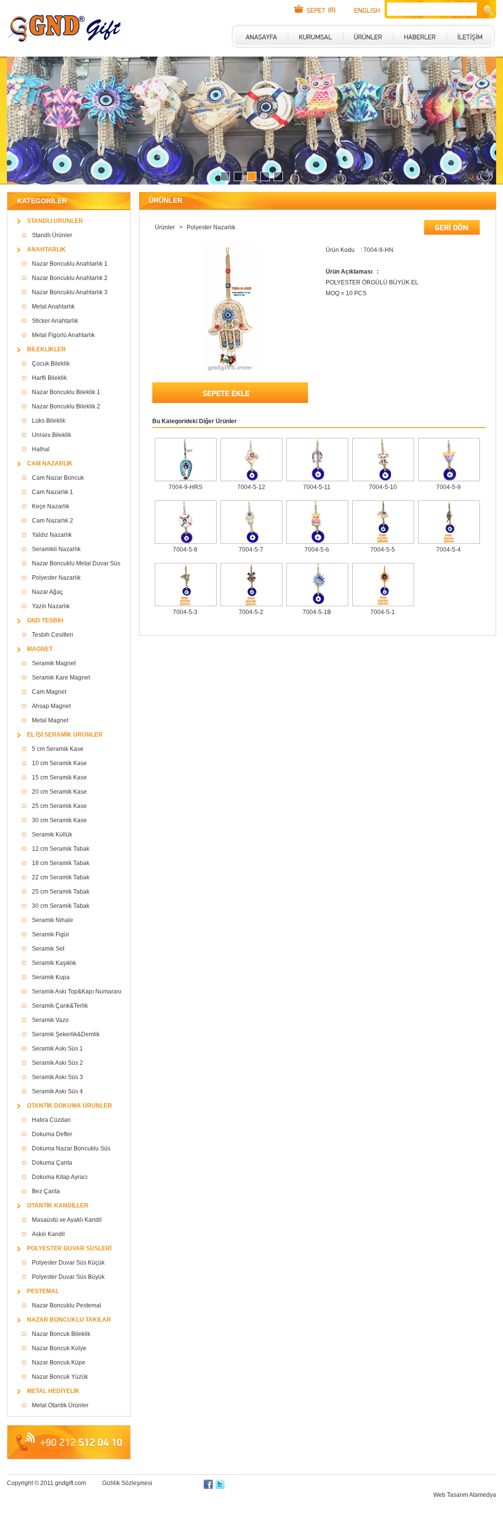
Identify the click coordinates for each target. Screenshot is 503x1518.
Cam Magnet (49, 691)
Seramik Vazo (50, 1020)
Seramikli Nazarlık (56, 549)
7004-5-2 (251, 612)
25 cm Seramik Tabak (60, 891)
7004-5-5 (382, 549)
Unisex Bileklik (51, 435)
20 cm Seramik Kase (59, 791)
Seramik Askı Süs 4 (57, 1091)
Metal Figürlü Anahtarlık (63, 335)
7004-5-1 (382, 612)
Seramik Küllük (52, 834)
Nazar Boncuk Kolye (59, 1348)
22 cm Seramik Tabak (60, 877)
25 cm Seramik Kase (59, 806)
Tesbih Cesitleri (52, 634)
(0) (331, 9)
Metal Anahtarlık (53, 306)
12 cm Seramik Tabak (60, 848)
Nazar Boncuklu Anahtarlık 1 (70, 263)
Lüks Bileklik (48, 420)
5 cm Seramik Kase (58, 748)
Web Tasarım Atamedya (464, 1494)
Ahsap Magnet (51, 706)
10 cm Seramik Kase (59, 763)
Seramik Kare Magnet (61, 677)
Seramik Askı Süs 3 (57, 1077)
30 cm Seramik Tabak (60, 905)
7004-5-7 (251, 549)
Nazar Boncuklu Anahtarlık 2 (70, 278)
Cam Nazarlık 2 (52, 520)
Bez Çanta (46, 1191)
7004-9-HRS (185, 487)
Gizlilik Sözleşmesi (127, 1483)
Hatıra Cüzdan (51, 1119)
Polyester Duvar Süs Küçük (68, 1262)
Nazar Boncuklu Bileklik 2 (66, 406)
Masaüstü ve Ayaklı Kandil (67, 1219)
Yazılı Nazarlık (51, 606)
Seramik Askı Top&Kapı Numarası (76, 991)
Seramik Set (48, 948)
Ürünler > (169, 227)
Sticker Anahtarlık (55, 320)
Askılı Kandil (48, 1234)
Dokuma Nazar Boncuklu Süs (71, 1148)
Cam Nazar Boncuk (58, 477)
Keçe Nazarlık (50, 506)
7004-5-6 (317, 549)
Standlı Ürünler (52, 235)
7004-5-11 (317, 487)
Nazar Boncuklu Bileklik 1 (66, 392)
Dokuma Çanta (52, 1162)
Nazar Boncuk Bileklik (61, 1334)
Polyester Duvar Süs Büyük (68, 1276)
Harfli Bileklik (49, 377)
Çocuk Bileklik (51, 363)
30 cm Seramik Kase (59, 820)
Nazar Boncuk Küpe (58, 1362)
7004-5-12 (251, 487)
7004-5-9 (448, 487)
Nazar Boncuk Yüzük (60, 1376)
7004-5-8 (185, 549)
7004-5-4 (448, 549)
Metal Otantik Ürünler (60, 1405)
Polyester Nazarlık (56, 577)
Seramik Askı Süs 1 (57, 1048)
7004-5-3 (185, 612)
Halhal (41, 449)
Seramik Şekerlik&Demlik (66, 1034)
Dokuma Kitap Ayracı (59, 1177)
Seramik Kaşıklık (54, 963)
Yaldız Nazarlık (52, 534)
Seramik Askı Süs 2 (57, 1062)
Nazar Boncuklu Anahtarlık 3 (70, 292)
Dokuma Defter (52, 1134)
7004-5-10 (383, 487)
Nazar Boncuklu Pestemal (66, 1305)
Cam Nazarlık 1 (52, 492)
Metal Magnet (50, 720)
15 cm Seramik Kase (59, 777)
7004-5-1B (317, 612)
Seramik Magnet (54, 663)
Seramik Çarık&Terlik (60, 1005)
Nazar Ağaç (47, 592)
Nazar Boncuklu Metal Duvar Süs (76, 563)
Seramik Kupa (51, 977)
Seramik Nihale (52, 920)
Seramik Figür (50, 934)
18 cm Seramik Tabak (60, 863)
